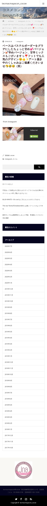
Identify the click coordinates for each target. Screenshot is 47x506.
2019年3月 (8, 344)
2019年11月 (9, 295)
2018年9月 (8, 380)
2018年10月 (9, 374)
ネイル (15, 159)
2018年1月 (8, 429)
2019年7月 (8, 319)
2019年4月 (8, 338)
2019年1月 (8, 356)
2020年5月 (8, 258)
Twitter (16, 499)
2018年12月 (9, 362)
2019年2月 (8, 350)
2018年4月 (8, 411)
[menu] (43, 3)
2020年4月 (8, 264)
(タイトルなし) (8, 184)
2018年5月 (8, 405)
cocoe (12, 155)
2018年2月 (8, 423)
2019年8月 (8, 313)
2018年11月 (9, 368)
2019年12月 (9, 289)
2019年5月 (8, 332)
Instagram (26, 499)
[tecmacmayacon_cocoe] (20, 3)
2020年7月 (8, 246)
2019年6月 (8, 326)
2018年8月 (8, 387)
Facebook (21, 499)
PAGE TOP (43, 488)
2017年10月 (9, 448)
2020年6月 (8, 252)
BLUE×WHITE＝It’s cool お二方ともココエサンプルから (21, 199)
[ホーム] (3, 20)
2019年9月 (8, 307)
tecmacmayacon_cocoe (28, 503)
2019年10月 (9, 301)
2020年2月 (8, 277)
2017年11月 (9, 441)
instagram (20, 41)
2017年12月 (9, 435)
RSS (30, 499)
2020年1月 (8, 283)
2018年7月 (8, 393)
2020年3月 (8, 271)
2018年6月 (8, 399)
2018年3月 (8, 417)
